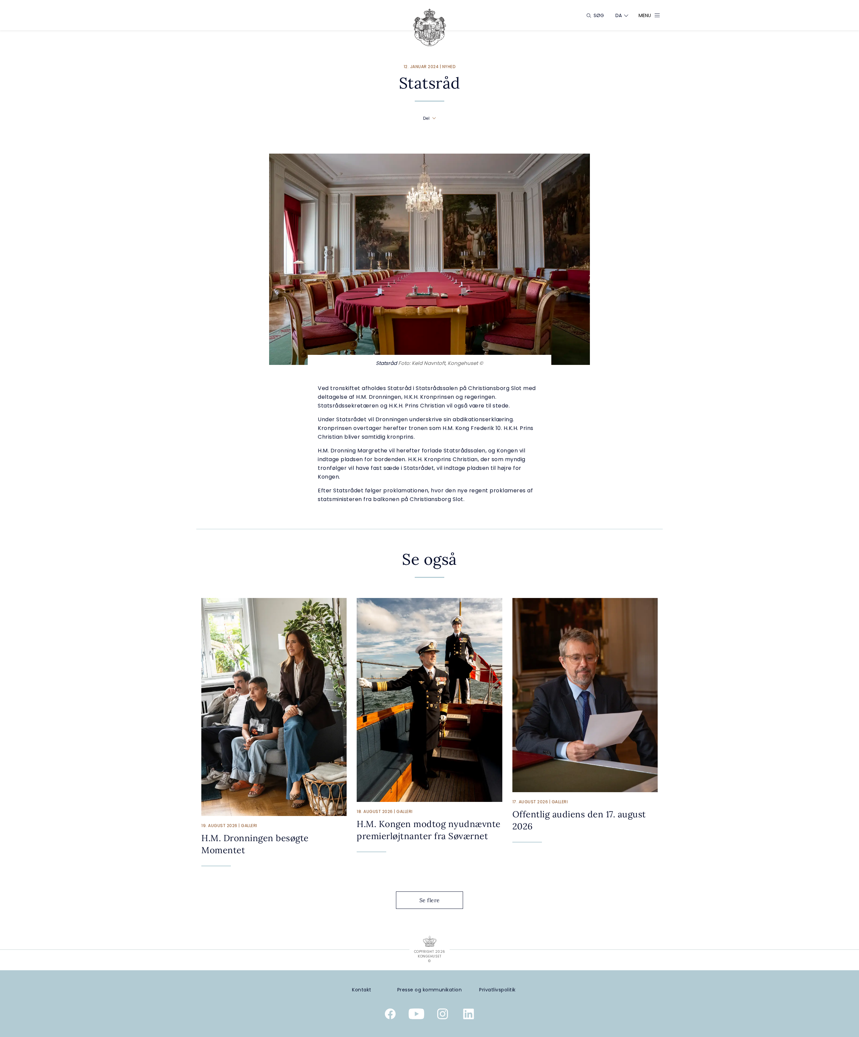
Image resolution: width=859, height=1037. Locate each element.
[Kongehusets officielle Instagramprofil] (443, 1015)
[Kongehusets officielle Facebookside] (390, 1015)
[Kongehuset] (429, 27)
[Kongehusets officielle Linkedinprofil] (469, 1015)
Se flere (429, 900)
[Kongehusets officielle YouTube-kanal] (416, 1015)
